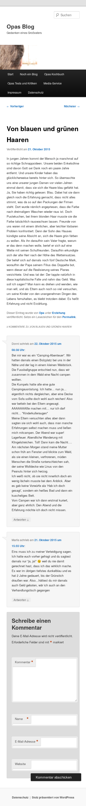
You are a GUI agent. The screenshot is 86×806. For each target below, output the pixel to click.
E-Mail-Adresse (26, 741)
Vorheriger (15, 106)
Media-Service (53, 83)
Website (20, 764)
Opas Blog (20, 26)
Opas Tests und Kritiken (22, 83)
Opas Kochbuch (54, 74)
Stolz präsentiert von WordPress (53, 797)
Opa (41, 313)
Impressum (14, 92)
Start (10, 74)
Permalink (69, 317)
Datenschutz (36, 92)
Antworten (21, 519)
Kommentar (24, 662)
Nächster (72, 106)
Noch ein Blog (29, 74)
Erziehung (58, 313)
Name (22, 718)
